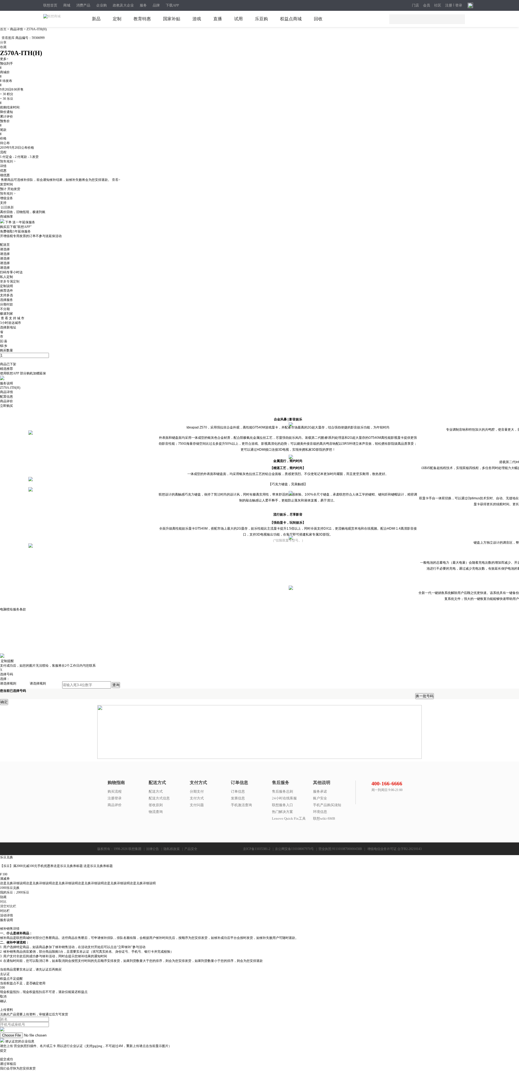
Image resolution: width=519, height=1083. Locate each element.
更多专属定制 (9, 281)
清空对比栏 (8, 906)
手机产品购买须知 (327, 805)
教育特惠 (142, 18)
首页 (3, 29)
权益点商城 (291, 18)
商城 (66, 5)
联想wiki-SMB (324, 818)
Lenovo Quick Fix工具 (289, 818)
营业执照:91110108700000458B (340, 849)
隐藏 (3, 897)
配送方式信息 (159, 798)
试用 (238, 18)
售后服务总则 (282, 791)
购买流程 (115, 791)
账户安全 (320, 798)
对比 (3, 901)
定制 (117, 18)
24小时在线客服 (284, 798)
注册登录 (115, 798)
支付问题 (197, 805)
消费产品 (83, 5)
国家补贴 (171, 18)
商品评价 (115, 805)
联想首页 (50, 5)
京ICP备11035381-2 (256, 849)
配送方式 (156, 791)
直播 (217, 18)
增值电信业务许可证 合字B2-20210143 (394, 849)
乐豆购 (261, 18)
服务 (143, 5)
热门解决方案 (282, 811)
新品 (96, 18)
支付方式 (197, 798)
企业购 (101, 5)
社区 (437, 5)
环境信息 (320, 811)
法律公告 (152, 849)
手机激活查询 (241, 805)
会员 (426, 5)
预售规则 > (8, 161)
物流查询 (156, 811)
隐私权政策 (172, 849)
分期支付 (197, 791)
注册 (448, 5)
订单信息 (238, 791)
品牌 (156, 5)
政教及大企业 (123, 5)
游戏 (196, 18)
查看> (116, 180)
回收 (318, 18)
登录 (458, 5)
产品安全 (190, 849)
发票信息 (238, 798)
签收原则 (156, 805)
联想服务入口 (282, 805)
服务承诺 (320, 791)
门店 (415, 5)
